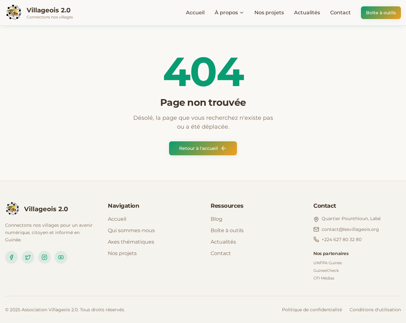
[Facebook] (11, 257)
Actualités (307, 13)
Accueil (195, 13)
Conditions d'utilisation (375, 310)
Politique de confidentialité (312, 310)
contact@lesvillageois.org (350, 229)
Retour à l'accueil (198, 148)
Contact (340, 13)
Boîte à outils (381, 13)
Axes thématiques (131, 242)
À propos (226, 13)
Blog (216, 219)
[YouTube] (61, 257)
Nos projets (269, 13)
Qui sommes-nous (131, 230)
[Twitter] (28, 257)
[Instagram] (44, 257)
